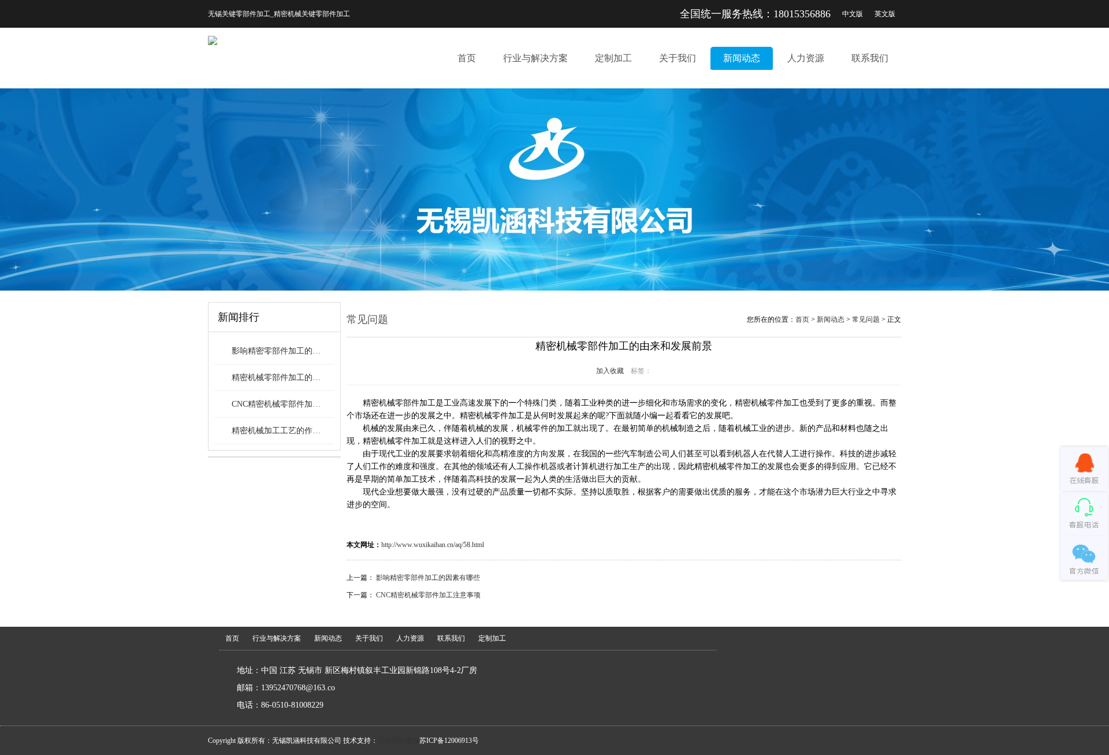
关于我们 (677, 58)
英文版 (884, 14)
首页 (466, 58)
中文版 (852, 14)
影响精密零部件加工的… (276, 351)
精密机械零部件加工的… (276, 377)
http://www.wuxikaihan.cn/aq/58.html (432, 545)
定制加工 (613, 58)
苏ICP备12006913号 (449, 741)
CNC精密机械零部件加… (276, 404)
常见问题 (866, 319)
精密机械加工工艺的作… (276, 430)
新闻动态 (741, 58)
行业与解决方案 (535, 58)
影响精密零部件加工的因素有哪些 (428, 578)
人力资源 (805, 58)
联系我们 (869, 58)
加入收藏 (610, 371)
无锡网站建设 (398, 741)
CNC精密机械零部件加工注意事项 (428, 595)
